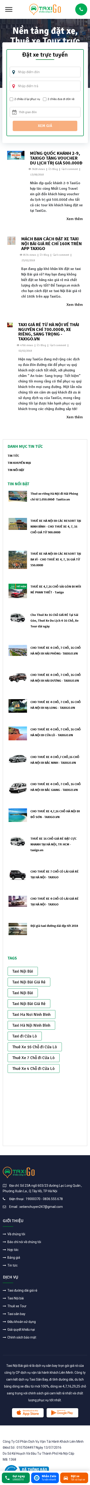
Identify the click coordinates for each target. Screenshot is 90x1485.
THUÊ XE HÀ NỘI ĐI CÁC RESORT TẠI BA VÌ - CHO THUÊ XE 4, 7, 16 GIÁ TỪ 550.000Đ (55, 559)
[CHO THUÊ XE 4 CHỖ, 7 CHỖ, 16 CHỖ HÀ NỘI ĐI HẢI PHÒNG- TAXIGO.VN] (18, 650)
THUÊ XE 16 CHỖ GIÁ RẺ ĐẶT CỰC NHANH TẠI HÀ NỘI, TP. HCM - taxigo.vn (53, 844)
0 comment (71, 169)
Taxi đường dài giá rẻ (22, 1290)
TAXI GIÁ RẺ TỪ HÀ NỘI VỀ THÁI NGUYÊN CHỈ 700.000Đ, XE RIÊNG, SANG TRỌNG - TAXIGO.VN (48, 332)
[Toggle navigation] (9, 9)
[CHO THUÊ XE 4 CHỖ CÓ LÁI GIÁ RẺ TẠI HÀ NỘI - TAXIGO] (18, 901)
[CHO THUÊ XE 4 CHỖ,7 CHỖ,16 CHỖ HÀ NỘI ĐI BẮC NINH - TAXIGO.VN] (18, 759)
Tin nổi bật (16, 470)
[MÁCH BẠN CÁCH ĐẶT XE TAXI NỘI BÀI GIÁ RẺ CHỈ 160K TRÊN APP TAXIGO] (11, 240)
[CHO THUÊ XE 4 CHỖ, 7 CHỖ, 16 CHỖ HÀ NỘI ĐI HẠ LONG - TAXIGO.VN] (18, 706)
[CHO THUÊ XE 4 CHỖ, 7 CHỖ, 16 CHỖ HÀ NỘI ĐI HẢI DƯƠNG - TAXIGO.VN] (18, 677)
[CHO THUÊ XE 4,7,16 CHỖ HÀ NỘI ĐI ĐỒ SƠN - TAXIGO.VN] (18, 815)
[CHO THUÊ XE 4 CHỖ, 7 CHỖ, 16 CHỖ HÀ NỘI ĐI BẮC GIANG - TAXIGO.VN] (18, 787)
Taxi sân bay (16, 1314)
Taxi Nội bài (15, 1298)
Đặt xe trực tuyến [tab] (45, 55)
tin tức (13, 456)
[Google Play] (62, 1412)
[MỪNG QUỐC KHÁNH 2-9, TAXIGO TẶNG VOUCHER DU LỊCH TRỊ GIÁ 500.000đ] (15, 155)
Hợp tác (12, 1250)
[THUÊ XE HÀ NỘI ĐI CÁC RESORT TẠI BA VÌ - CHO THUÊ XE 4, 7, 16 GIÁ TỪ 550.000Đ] (18, 560)
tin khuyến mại (19, 463)
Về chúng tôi (16, 1234)
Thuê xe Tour (17, 1306)
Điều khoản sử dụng (21, 1322)
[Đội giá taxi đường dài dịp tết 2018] (18, 929)
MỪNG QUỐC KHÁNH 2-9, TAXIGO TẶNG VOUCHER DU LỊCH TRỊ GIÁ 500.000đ (56, 158)
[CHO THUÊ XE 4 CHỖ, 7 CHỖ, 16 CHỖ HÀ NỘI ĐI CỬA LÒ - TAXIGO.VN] (18, 733)
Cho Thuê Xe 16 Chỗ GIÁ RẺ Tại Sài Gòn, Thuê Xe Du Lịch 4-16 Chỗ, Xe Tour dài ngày (54, 620)
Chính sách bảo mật (21, 1337)
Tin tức (12, 1265)
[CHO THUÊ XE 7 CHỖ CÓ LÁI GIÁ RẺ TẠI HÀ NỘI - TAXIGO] (18, 874)
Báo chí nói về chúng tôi (24, 1242)
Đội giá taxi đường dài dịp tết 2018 (54, 926)
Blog (55, 169)
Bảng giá (13, 1257)
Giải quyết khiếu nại (21, 1329)
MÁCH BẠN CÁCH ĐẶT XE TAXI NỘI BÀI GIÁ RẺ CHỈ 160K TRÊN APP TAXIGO (51, 243)
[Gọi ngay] (81, 9)
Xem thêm (74, 219)
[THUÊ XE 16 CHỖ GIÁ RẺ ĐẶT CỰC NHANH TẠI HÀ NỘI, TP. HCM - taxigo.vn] (18, 841)
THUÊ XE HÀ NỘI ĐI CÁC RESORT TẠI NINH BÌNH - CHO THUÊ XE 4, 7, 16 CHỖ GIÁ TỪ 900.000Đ (55, 526)
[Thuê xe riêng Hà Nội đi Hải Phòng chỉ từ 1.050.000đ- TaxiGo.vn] (18, 496)
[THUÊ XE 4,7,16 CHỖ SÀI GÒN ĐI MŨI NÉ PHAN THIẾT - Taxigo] (18, 591)
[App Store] (28, 1412)
